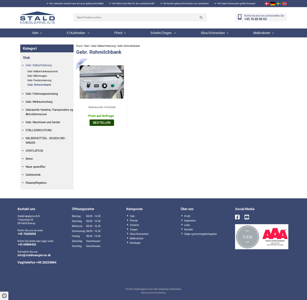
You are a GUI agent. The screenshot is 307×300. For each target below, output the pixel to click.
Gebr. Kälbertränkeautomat (42, 71)
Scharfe (134, 225)
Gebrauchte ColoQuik (101, 107)
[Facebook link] (239, 217)
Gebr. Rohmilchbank (39, 84)
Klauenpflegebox (36, 182)
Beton (29, 158)
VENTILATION (34, 150)
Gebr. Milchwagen (37, 75)
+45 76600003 (27, 234)
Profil (187, 216)
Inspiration (190, 220)
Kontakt (188, 229)
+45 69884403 (27, 244)
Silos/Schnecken (139, 234)
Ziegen (134, 229)
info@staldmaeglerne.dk (34, 255)
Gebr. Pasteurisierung (39, 80)
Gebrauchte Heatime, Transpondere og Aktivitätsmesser (49, 112)
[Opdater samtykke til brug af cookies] (4, 296)
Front (79, 46)
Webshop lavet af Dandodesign (153, 293)
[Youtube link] (248, 217)
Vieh (132, 216)
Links (187, 225)
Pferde (134, 220)
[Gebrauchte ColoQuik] (102, 82)
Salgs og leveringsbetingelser (200, 234)
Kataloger (135, 242)
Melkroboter (137, 238)
